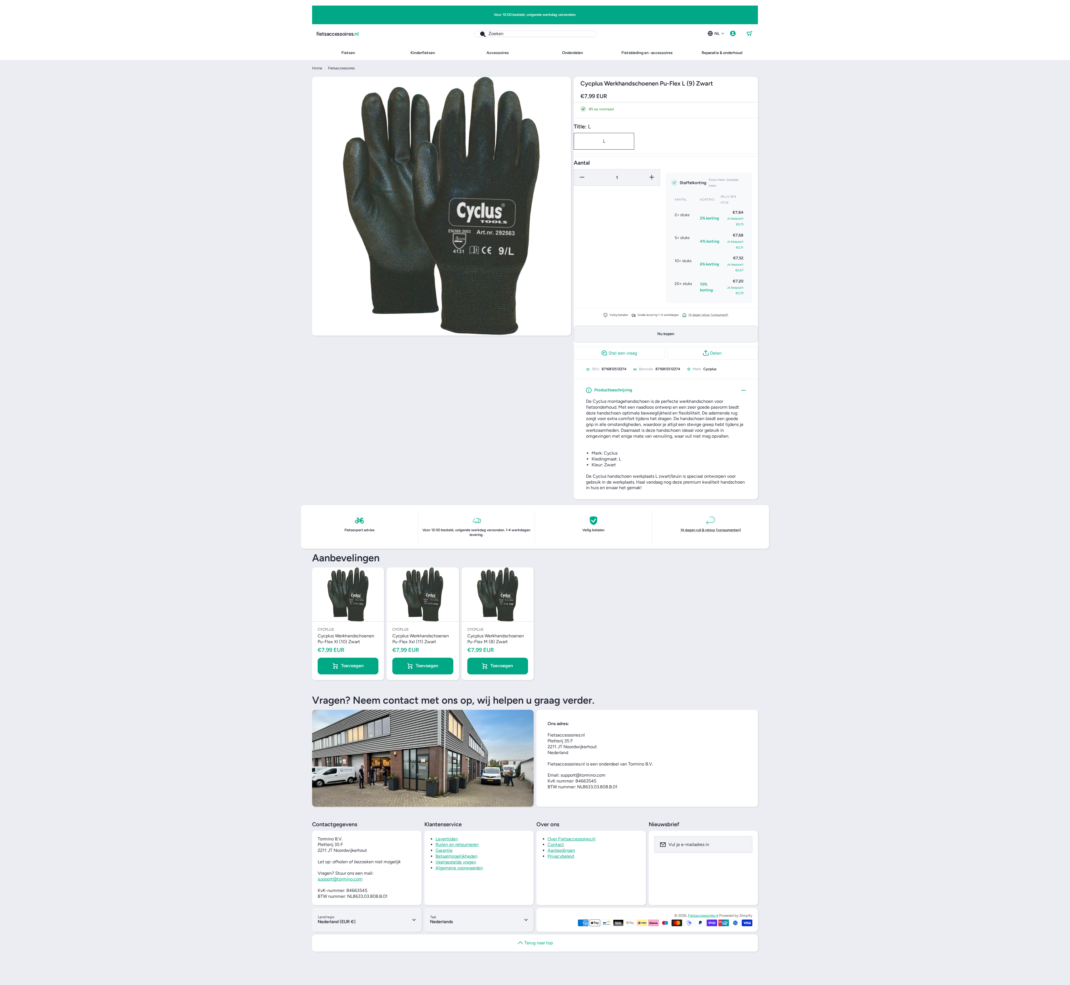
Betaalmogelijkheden (457, 856)
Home (317, 68)
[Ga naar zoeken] (480, 34)
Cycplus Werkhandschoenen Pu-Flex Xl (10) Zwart (346, 638)
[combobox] (535, 34)
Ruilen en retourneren (457, 844)
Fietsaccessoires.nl (703, 915)
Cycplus (709, 369)
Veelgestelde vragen (456, 862)
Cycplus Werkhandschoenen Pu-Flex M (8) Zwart (495, 638)
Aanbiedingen (561, 850)
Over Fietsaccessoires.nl (571, 839)
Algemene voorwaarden (459, 868)
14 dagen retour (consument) (708, 314)
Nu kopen (665, 333)
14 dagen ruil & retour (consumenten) (710, 530)
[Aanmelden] (744, 844)
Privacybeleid (561, 856)
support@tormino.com (340, 879)
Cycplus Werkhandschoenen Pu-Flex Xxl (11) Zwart (420, 638)
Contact (556, 844)
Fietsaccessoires (341, 68)
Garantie (444, 850)
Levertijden (447, 839)
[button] (749, 33)
